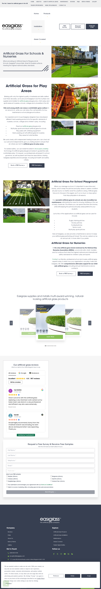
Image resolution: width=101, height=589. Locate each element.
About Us (38, 1)
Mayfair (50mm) (12, 476)
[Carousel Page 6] (52, 345)
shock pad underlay (41, 149)
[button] (47, 16)
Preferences (56, 576)
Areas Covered (40, 39)
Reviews (72, 1)
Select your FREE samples (13, 474)
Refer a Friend (86, 1)
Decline (72, 576)
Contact (55, 259)
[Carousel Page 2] (46, 345)
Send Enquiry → (50, 492)
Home (32, 1)
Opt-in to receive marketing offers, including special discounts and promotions (30, 487)
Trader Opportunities (37, 5)
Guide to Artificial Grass (50, 1)
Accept (89, 576)
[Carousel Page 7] (54, 345)
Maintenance (64, 1)
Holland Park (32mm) (58, 481)
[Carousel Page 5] (51, 345)
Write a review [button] (15, 382)
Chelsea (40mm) (13, 479)
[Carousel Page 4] (49, 345)
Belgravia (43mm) (57, 476)
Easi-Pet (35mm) (57, 479)
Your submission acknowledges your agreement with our (30, 484)
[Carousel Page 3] (48, 345)
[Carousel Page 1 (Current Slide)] (45, 345)
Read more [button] (12, 407)
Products (47, 14)
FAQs (78, 1)
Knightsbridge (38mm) (14, 481)
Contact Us (62, 5)
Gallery (94, 1)
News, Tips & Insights (51, 5)
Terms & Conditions (46, 484)
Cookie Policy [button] (40, 578)
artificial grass (24, 101)
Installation (38, 26)
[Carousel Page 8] (55, 345)
